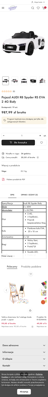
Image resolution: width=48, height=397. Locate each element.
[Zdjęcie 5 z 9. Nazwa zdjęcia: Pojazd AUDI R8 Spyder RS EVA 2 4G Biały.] (42, 81)
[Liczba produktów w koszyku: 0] (43, 7)
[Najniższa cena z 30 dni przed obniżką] (32, 326)
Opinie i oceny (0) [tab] (29, 194)
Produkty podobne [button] (31, 266)
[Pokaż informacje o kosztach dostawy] (37, 157)
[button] (42, 43)
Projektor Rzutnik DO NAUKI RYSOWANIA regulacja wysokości (15, 318)
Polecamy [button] (12, 266)
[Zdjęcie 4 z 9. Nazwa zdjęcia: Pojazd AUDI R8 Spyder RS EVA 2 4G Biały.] (33, 81)
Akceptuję (24, 391)
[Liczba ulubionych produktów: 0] (38, 7)
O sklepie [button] (7, 359)
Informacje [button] (8, 352)
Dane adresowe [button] (11, 345)
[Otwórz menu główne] (3, 7)
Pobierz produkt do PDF (16, 179)
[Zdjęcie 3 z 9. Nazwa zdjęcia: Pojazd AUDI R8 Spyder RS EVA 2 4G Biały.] (24, 81)
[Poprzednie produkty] (6, 290)
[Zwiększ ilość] (40, 135)
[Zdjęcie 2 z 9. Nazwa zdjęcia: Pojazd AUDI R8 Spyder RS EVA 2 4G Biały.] (15, 81)
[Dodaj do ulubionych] (41, 142)
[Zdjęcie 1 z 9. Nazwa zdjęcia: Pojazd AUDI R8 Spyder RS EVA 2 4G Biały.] (6, 81)
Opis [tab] (12, 194)
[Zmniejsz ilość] (4, 135)
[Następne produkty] (41, 290)
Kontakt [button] (6, 365)
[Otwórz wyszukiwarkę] (32, 7)
